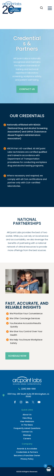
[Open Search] (41, 7)
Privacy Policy (27, 459)
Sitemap (27, 435)
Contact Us (27, 431)
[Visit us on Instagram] (21, 403)
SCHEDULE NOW (17, 355)
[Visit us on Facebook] (15, 403)
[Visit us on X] (33, 403)
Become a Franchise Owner (27, 455)
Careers (27, 438)
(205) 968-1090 (28, 389)
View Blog (27, 418)
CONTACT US (27, 89)
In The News (27, 425)
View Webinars (27, 421)
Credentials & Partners (27, 452)
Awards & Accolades (27, 448)
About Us (27, 414)
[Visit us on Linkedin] (27, 403)
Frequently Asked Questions (27, 428)
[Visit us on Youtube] (39, 403)
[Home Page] (12, 8)
